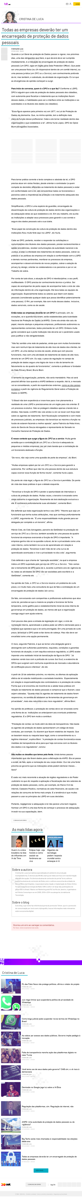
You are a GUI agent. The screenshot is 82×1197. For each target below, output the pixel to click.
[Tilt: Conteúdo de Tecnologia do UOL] (6, 4)
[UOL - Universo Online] (9, 4)
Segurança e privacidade (60, 1194)
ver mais (39, 1170)
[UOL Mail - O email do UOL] (67, 4)
